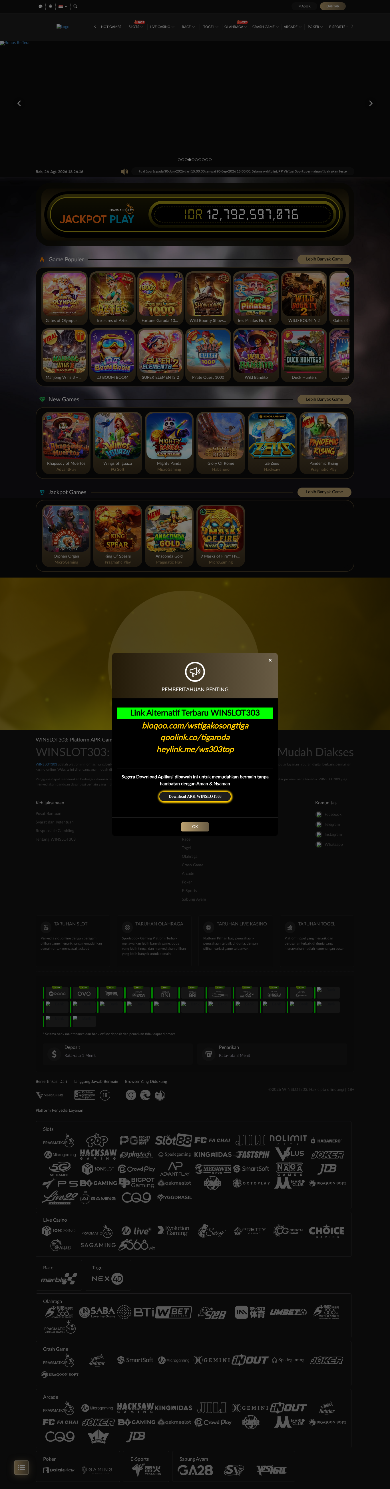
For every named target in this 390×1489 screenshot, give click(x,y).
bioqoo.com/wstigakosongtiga (195, 726)
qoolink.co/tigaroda (195, 738)
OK (195, 827)
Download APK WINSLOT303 (195, 796)
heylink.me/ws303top (195, 749)
